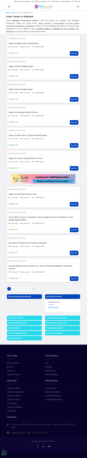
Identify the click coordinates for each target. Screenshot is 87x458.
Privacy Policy (50, 371)
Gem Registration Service (17, 323)
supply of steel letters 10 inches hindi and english (28, 135)
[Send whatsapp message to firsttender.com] (4, 453)
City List (19, 13)
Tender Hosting (50, 388)
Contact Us (11, 371)
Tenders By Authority (14, 407)
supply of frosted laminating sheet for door (25, 158)
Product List (11, 411)
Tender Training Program (17, 333)
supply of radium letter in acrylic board (24, 43)
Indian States (11, 13)
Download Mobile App (53, 399)
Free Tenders (12, 403)
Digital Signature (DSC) (54, 328)
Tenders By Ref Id (13, 388)
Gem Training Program (54, 333)
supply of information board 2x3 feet (22, 194)
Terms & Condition (52, 374)
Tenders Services (13, 374)
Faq (46, 363)
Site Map (48, 367)
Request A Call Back (52, 392)
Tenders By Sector (14, 396)
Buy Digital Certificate (54, 296)
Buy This (74, 53)
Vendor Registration (15, 338)
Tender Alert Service (15, 318)
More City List (53, 307)
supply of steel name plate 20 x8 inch (23, 112)
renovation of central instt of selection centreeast (28, 243)
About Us (10, 367)
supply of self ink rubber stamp (21, 66)
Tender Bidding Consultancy (56, 318)
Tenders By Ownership (15, 392)
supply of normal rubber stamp (21, 89)
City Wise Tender (13, 399)
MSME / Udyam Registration (56, 323)
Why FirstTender (13, 363)
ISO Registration (14, 328)
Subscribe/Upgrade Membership (19, 296)
